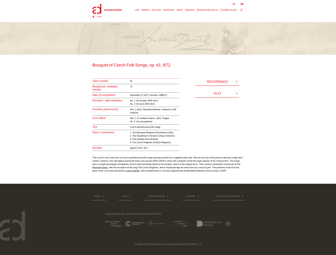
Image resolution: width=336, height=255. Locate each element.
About (97, 196)
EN (242, 4)
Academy (191, 196)
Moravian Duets (100, 167)
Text (217, 93)
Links (124, 196)
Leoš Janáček (133, 171)
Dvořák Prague (156, 196)
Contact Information (228, 196)
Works (145, 10)
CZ (233, 4)
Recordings (217, 82)
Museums (169, 10)
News (180, 10)
